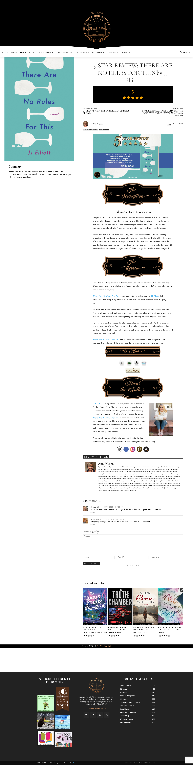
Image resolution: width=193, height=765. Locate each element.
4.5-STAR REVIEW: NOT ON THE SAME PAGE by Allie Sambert (170, 630)
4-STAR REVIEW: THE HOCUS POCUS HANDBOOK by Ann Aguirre (95, 630)
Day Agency (76, 763)
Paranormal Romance (93, 624)
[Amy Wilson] (86, 124)
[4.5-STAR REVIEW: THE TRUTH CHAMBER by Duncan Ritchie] (120, 606)
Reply (92, 512)
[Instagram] (100, 715)
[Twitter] (106, 715)
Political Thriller (116, 624)
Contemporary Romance (169, 624)
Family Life (95, 129)
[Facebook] (93, 715)
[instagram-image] (12, 659)
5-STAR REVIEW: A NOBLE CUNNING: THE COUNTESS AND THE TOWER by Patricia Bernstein (162, 113)
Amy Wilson (98, 124)
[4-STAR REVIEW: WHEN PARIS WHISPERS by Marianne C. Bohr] (145, 606)
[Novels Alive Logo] (96, 28)
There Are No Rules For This (106, 296)
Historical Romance (142, 624)
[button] (184, 52)
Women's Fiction (104, 129)
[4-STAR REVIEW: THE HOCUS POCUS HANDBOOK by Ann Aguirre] (95, 606)
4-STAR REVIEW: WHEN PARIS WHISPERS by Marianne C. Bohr (143, 630)
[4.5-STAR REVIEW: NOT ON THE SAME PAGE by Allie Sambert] (170, 606)
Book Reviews (86, 129)
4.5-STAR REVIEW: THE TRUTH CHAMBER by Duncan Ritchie (118, 630)
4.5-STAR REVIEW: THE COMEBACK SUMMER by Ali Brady (106, 112)
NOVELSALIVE (104, 646)
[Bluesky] (86, 715)
